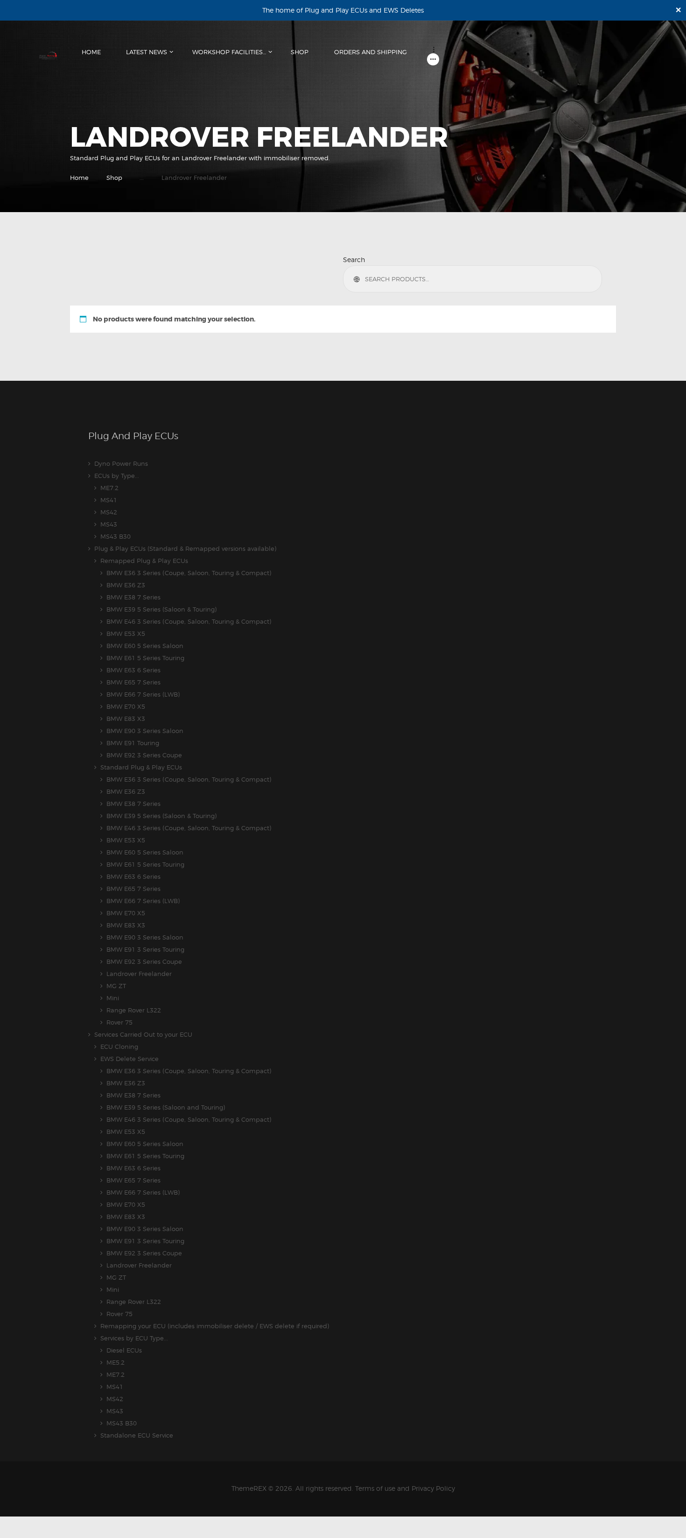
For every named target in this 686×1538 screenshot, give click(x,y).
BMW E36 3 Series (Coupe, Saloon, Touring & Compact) (188, 573)
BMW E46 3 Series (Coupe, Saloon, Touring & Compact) (188, 621)
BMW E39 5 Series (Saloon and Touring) (165, 1107)
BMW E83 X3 (125, 718)
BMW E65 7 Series (133, 682)
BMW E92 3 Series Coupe (144, 755)
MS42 (108, 512)
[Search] (358, 278)
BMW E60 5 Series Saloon (144, 645)
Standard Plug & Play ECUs (141, 767)
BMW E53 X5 (125, 633)
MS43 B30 (115, 536)
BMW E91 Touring (132, 743)
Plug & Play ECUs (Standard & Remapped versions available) (185, 548)
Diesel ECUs (124, 1350)
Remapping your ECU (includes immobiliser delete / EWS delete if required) (214, 1326)
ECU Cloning (119, 1046)
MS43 (108, 524)
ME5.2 (115, 1362)
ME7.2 (109, 487)
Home (79, 177)
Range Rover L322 (133, 1010)
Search (354, 259)
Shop (114, 177)
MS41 (108, 500)
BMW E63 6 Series (133, 670)
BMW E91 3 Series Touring (145, 949)
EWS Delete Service (129, 1058)
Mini (112, 998)
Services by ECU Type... (134, 1338)
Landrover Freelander (139, 973)
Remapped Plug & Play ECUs (144, 560)
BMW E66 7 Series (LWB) (143, 694)
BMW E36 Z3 (125, 585)
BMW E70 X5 (125, 706)
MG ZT (116, 986)
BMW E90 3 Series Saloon (144, 730)
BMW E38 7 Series (133, 597)
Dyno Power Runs (121, 463)
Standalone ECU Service (136, 1435)
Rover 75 (119, 1022)
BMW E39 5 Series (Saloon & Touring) (161, 609)
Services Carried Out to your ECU (143, 1034)
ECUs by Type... (116, 475)
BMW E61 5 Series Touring (145, 658)
